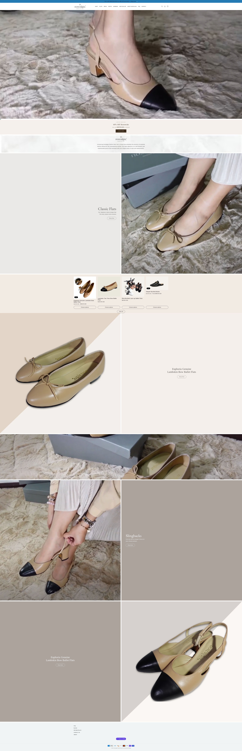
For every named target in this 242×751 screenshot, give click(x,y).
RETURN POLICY (77, 730)
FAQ (75, 725)
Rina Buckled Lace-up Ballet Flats (132, 298)
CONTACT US (77, 732)
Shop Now (111, 218)
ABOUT (75, 734)
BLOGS (75, 728)
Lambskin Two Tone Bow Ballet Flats (107, 299)
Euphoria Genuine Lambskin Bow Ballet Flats (84, 301)
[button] (162, 6)
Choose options (85, 307)
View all (121, 311)
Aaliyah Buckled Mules (153, 291)
